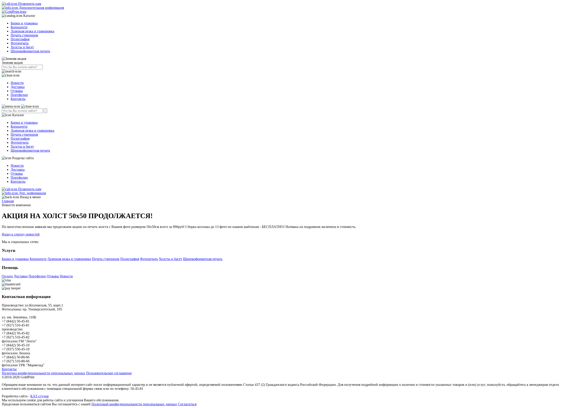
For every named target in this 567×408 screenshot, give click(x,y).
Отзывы (17, 91)
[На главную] (14, 12)
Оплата (7, 276)
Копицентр (19, 27)
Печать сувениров (24, 35)
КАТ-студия (39, 396)
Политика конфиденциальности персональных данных (43, 373)
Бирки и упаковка (24, 23)
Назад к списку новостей (21, 234)
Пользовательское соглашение (109, 373)
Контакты (18, 99)
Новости (17, 83)
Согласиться (187, 404)
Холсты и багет (22, 47)
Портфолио (19, 95)
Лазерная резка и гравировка (32, 31)
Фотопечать (20, 43)
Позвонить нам (29, 4)
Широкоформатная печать (30, 51)
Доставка (18, 87)
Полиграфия (20, 39)
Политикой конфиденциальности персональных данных (134, 404)
